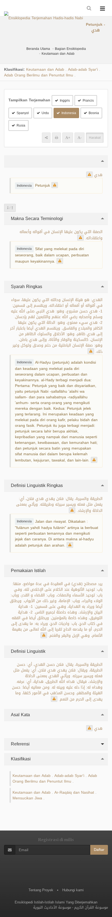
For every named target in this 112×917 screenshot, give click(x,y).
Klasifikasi (20, 759)
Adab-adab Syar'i (83, 69)
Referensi (20, 744)
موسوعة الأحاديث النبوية (52, 907)
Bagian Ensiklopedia (70, 49)
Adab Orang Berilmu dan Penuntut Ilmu (38, 75)
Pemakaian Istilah (28, 570)
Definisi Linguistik (27, 651)
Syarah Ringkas (26, 286)
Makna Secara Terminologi (36, 218)
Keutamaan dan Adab (58, 54)
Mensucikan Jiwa (27, 798)
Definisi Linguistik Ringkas (36, 485)
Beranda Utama (38, 49)
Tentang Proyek (41, 890)
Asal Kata (20, 715)
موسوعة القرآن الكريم (91, 907)
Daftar (99, 849)
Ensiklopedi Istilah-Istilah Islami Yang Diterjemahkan (56, 902)
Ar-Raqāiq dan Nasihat (74, 792)
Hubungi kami (73, 890)
